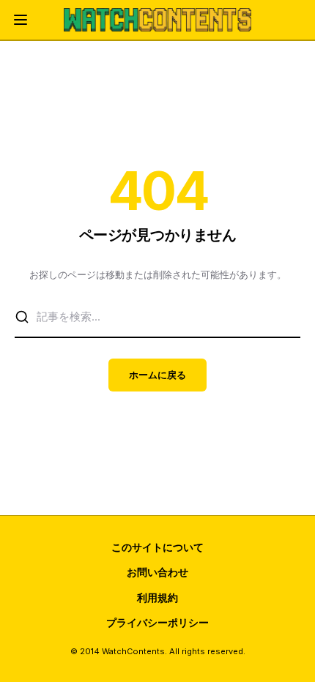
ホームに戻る (157, 375)
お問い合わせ (157, 572)
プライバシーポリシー (157, 622)
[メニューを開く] (20, 20)
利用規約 (157, 597)
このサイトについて (157, 547)
